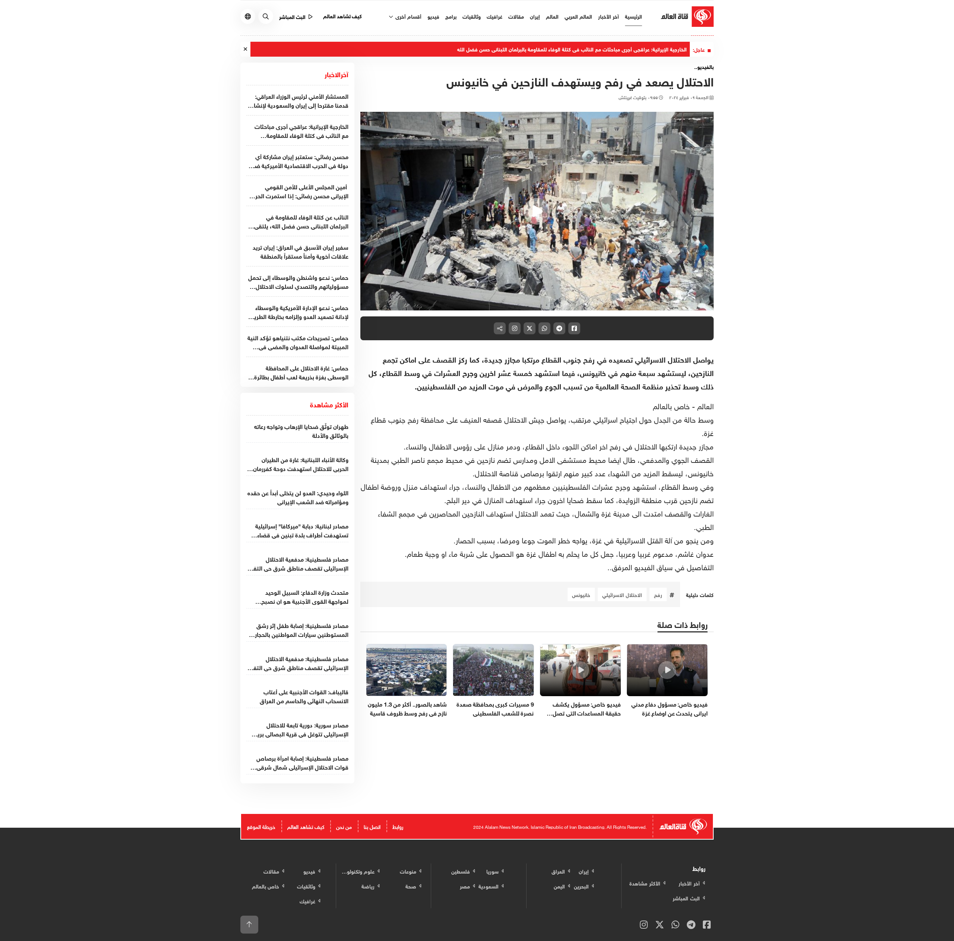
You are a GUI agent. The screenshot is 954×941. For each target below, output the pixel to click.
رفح (658, 594)
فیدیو (433, 15)
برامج (451, 15)
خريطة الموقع (261, 826)
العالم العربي (578, 15)
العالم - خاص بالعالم (683, 405)
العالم (552, 15)
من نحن (344, 826)
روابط (397, 826)
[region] (537, 211)
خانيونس (581, 594)
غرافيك (494, 15)
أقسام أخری (407, 15)
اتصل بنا (372, 826)
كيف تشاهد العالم (342, 15)
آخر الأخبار (608, 15)
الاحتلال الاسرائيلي (622, 594)
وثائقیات (471, 15)
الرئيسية (633, 15)
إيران (535, 15)
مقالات (516, 15)
